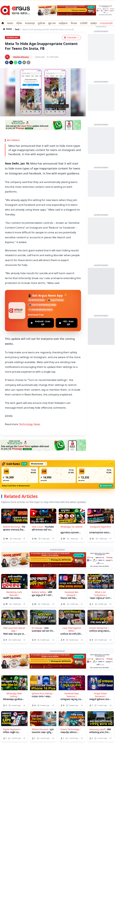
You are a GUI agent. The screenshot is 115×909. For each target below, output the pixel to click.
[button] (19, 475)
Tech (17, 29)
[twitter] (11, 62)
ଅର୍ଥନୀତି (83, 23)
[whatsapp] (15, 62)
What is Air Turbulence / (100, 593)
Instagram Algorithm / (100, 528)
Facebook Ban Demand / (71, 593)
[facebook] (7, 62)
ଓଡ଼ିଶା (19, 23)
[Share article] (24, 538)
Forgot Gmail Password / (100, 695)
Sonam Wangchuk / (99, 627)
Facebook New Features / (71, 695)
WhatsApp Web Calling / (14, 695)
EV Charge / (37, 627)
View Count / (38, 526)
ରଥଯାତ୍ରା (30, 23)
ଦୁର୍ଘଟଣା (41, 23)
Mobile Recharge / (12, 526)
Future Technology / (70, 729)
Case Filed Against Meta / (71, 629)
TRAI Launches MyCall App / (14, 629)
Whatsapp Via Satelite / (72, 528)
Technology (12, 37)
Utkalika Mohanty (21, 57)
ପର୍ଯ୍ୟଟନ (63, 23)
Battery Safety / (39, 592)
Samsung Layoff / (98, 729)
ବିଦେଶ (74, 23)
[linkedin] (20, 62)
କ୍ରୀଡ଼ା (93, 23)
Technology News (29, 424)
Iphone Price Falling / (42, 693)
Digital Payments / (12, 729)
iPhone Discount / (40, 729)
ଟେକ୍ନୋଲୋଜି (106, 23)
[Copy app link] (28, 62)
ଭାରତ (10, 23)
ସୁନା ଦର (52, 23)
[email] (24, 62)
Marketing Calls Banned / (14, 593)
